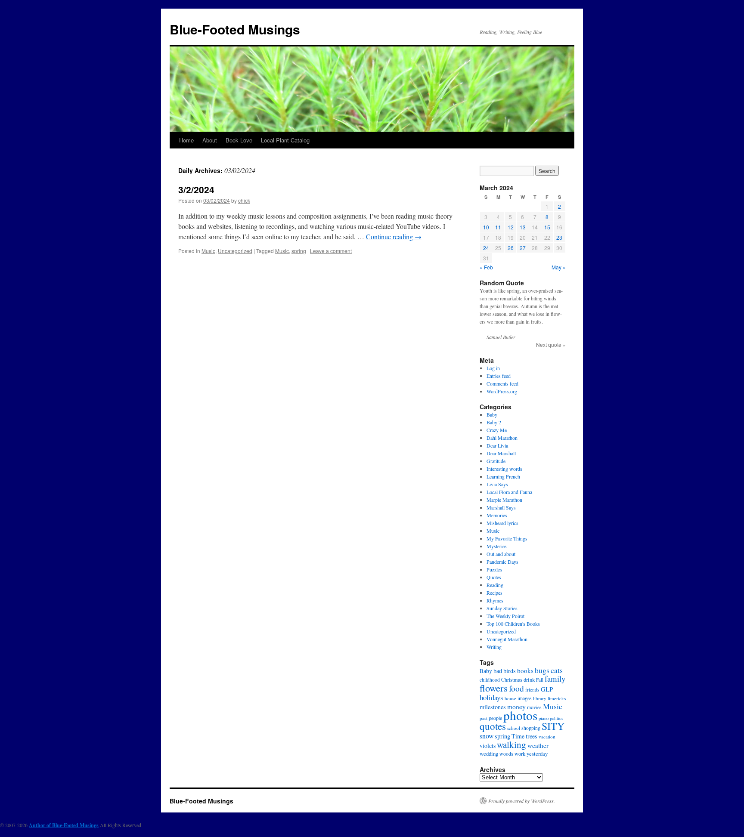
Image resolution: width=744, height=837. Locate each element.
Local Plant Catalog (285, 140)
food (516, 688)
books (525, 670)
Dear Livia (497, 445)
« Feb (486, 267)
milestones (493, 707)
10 (486, 227)
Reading (495, 584)
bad (497, 671)
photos (520, 715)
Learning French (503, 476)
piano (544, 718)
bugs (542, 670)
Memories (497, 515)
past (483, 718)
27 (523, 247)
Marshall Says (501, 507)
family (555, 678)
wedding (489, 753)
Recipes (494, 592)
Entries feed (499, 375)
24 (486, 247)
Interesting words (504, 468)
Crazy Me (497, 429)
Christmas (511, 679)
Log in (493, 367)
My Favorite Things (507, 538)
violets (488, 745)
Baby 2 (494, 422)
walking (511, 744)
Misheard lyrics (502, 522)
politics (556, 718)
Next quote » (551, 344)
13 (523, 227)
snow (486, 735)
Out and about (501, 553)
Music (208, 250)
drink (529, 679)
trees (531, 736)
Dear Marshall (501, 453)
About (209, 140)
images (525, 698)
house (510, 698)
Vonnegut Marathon (507, 639)
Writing (494, 646)
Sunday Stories (502, 608)
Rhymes (495, 600)
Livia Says (497, 484)
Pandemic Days (502, 561)
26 (511, 247)
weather (538, 745)
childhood (490, 679)
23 (559, 237)
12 (511, 227)
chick (244, 200)
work (520, 753)
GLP (547, 689)
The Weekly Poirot (505, 615)
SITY (553, 726)
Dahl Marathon (502, 437)
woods (506, 754)
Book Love (239, 140)
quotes (493, 726)
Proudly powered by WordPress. (521, 800)
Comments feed (502, 383)
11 (498, 227)
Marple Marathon (504, 499)
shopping (530, 728)
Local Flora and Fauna (509, 491)
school (513, 728)
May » (559, 267)
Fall (539, 679)
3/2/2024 (196, 189)
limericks (557, 698)
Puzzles (494, 569)
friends (532, 689)
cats (557, 670)
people (495, 717)
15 (547, 227)
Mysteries (497, 546)
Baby (492, 414)
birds (509, 671)
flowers (494, 687)
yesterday (537, 753)
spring (298, 250)
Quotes (494, 577)
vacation (547, 736)
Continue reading (394, 236)
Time (518, 736)
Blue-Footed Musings (235, 29)
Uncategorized (235, 250)
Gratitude (496, 460)
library (539, 698)
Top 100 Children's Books (513, 623)
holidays (491, 697)
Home (186, 140)
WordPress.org (502, 391)
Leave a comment (331, 250)
